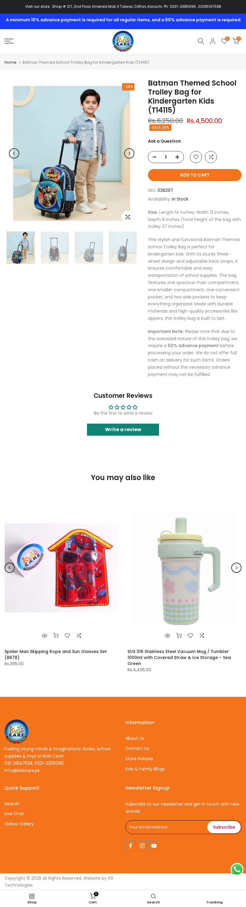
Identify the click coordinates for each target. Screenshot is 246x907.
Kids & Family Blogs (145, 769)
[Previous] (14, 153)
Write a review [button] (123, 429)
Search (11, 804)
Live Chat (14, 814)
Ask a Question (164, 141)
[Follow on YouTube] (154, 846)
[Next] (129, 153)
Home (10, 62)
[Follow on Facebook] (130, 846)
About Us (134, 738)
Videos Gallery (19, 824)
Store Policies (139, 759)
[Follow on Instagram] (142, 846)
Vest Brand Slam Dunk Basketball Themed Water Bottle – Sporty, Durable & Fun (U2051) (99, 655)
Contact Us (137, 748)
